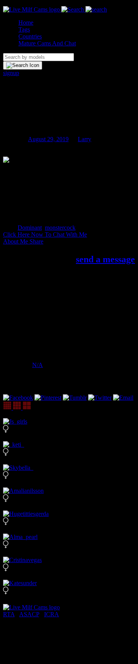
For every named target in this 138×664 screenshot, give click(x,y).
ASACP (29, 614)
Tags (24, 29)
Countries (30, 36)
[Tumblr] (75, 397)
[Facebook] (18, 397)
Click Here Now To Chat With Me (45, 234)
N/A (37, 365)
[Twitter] (100, 397)
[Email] (123, 397)
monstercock (60, 227)
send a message (105, 259)
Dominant (30, 227)
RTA (9, 614)
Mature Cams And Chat (47, 43)
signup (11, 73)
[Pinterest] (47, 397)
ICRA (51, 614)
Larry (84, 139)
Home (25, 22)
